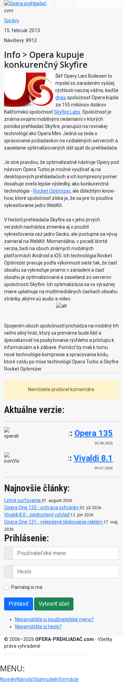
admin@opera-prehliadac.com (38, 660)
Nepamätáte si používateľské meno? (54, 619)
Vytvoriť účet (54, 604)
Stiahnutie (44, 679)
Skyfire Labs (67, 112)
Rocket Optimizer (51, 191)
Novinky (8, 679)
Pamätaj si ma (26, 587)
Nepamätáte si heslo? (38, 626)
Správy (11, 20)
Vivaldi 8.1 (93, 458)
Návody (25, 679)
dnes (60, 97)
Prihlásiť (19, 604)
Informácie (67, 679)
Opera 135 (93, 433)
